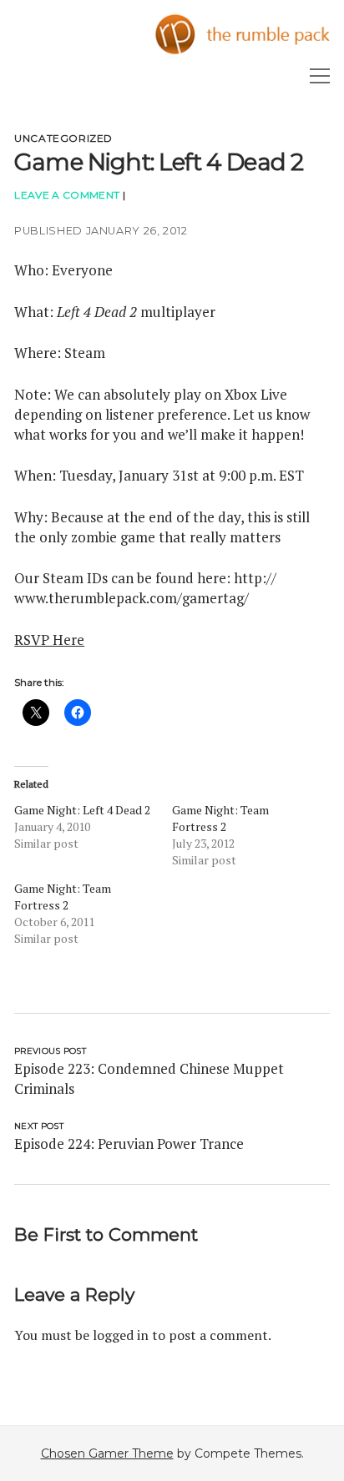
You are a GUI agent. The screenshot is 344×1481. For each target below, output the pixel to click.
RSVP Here (49, 639)
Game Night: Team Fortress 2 (220, 818)
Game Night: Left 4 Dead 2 (82, 810)
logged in (121, 1335)
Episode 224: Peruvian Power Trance (129, 1143)
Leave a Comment (66, 195)
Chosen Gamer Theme (107, 1453)
